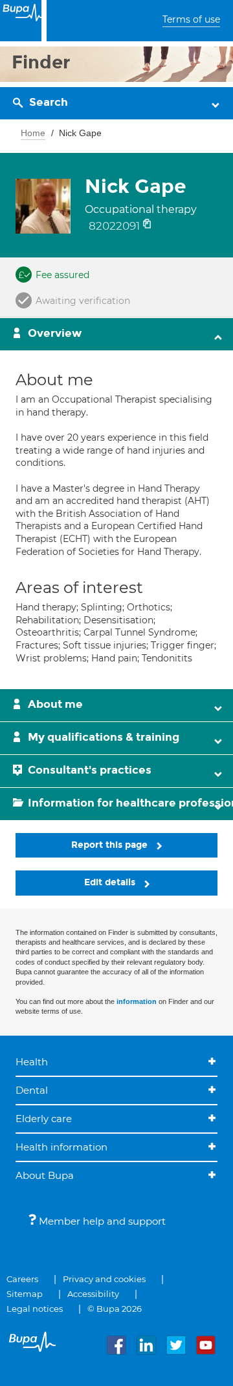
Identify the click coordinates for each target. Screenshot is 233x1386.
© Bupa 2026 (114, 1308)
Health (32, 1062)
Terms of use (191, 19)
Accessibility (93, 1294)
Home (33, 133)
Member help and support (101, 1221)
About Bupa (45, 1175)
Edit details (111, 882)
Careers (22, 1279)
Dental (32, 1090)
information (136, 1001)
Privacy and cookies (104, 1279)
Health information (61, 1147)
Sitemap (24, 1294)
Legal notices (34, 1308)
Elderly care (44, 1118)
